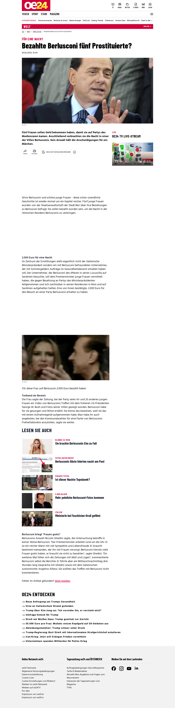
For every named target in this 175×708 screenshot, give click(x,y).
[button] (116, 161)
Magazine (55, 14)
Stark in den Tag (147, 20)
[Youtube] (129, 668)
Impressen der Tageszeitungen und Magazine (83, 682)
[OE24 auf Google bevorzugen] (74, 152)
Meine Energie (75, 20)
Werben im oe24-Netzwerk (34, 684)
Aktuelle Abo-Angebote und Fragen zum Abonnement (86, 676)
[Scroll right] (151, 20)
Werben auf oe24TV (31, 688)
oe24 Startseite (29, 668)
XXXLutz (86, 20)
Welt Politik (37, 32)
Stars (44, 14)
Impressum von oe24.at (33, 694)
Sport (35, 14)
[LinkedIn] (137, 668)
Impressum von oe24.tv (33, 697)
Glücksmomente (45, 20)
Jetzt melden (62, 581)
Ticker (25, 14)
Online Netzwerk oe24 (32, 659)
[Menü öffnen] (151, 14)
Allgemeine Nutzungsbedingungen (38, 671)
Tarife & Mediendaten (77, 671)
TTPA (69, 688)
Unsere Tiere (120, 20)
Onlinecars (109, 20)
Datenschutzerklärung (32, 674)
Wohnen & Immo (60, 20)
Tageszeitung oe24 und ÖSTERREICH (84, 659)
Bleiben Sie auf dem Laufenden (127, 659)
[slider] (125, 161)
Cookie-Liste (28, 678)
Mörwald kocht (133, 20)
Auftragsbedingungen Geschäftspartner (85, 668)
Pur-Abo (26, 691)
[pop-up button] (144, 161)
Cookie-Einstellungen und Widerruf (38, 681)
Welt (27, 26)
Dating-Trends (97, 20)
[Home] (23, 32)
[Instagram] (121, 668)
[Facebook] (114, 668)
